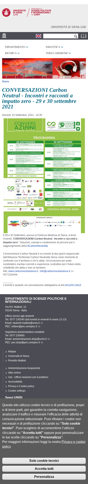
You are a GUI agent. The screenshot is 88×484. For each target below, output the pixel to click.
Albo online (14, 372)
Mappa (12, 351)
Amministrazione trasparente (24, 368)
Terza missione (57, 53)
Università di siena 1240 (68, 27)
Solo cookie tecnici (44, 460)
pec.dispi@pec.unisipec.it (25, 342)
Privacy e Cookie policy (21, 386)
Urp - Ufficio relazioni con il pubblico (28, 377)
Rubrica (84, 36)
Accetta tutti (44, 468)
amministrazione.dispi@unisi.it (30, 339)
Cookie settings (16, 390)
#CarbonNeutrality (37, 245)
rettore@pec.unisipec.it (24, 326)
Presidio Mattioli (17, 360)
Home (5, 81)
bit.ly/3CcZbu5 (73, 285)
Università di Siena (18, 356)
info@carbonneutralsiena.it (55, 271)
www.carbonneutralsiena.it (23, 271)
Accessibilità (15, 381)
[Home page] (26, 16)
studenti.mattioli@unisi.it (26, 323)
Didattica (53, 47)
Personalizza (44, 476)
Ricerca (11, 53)
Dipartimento (15, 47)
